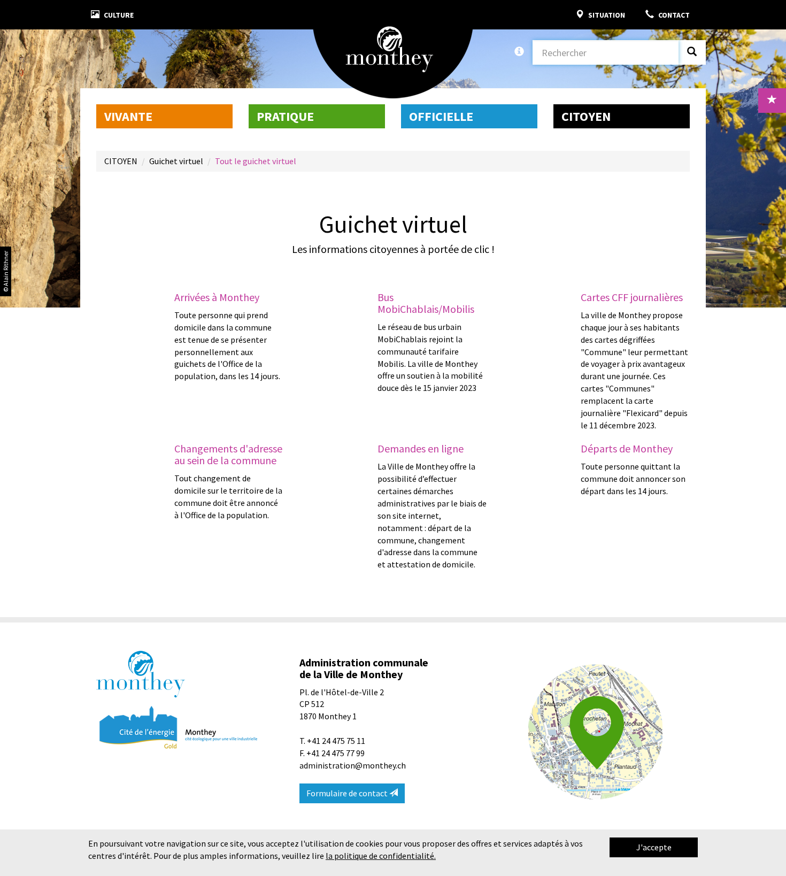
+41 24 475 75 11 (336, 740)
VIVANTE (128, 116)
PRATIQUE (285, 116)
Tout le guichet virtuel (255, 161)
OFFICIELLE (441, 116)
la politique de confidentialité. (381, 855)
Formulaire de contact (347, 793)
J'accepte (654, 847)
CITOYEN (586, 116)
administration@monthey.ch (352, 765)
